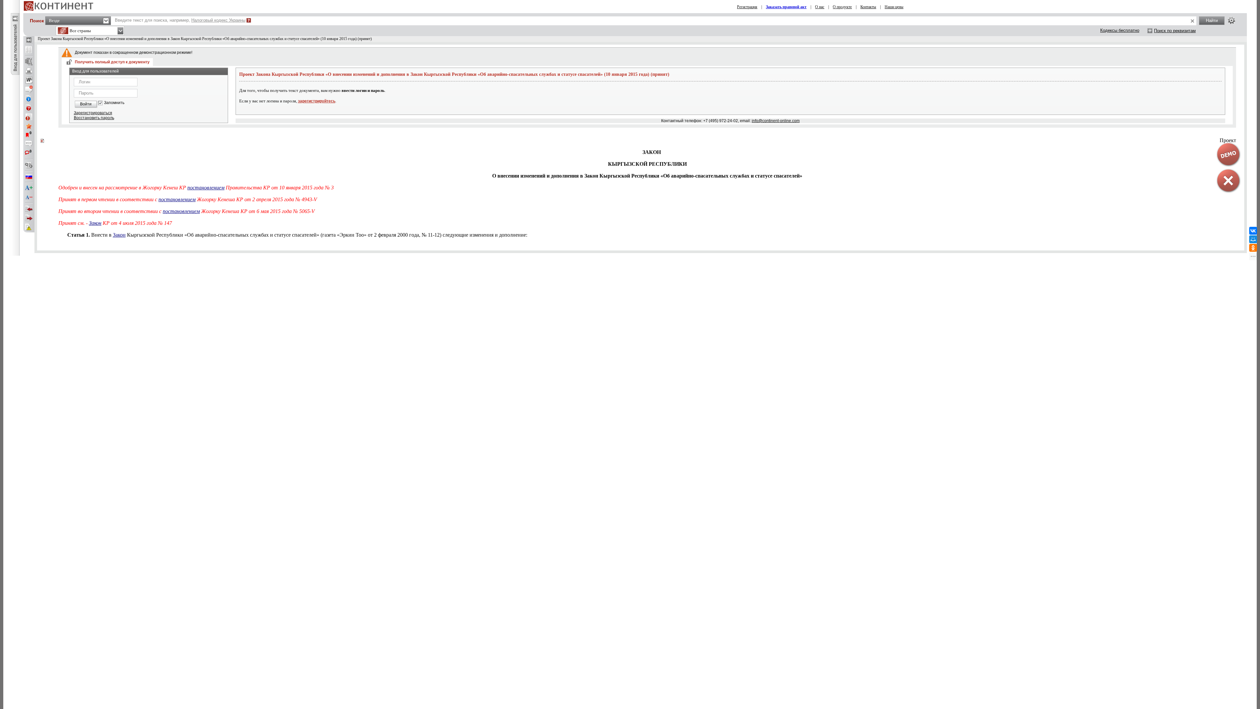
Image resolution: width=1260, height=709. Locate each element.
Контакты (868, 7)
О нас (819, 7)
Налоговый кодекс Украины (218, 20)
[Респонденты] (29, 218)
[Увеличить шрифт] (29, 188)
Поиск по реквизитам (1175, 30)
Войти (86, 104)
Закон (95, 223)
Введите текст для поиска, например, (180, 20)
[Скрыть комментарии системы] (29, 89)
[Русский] (29, 177)
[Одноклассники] (1253, 248)
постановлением (205, 187)
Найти (1212, 20)
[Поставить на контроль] (29, 117)
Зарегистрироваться (93, 113)
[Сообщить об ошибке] (29, 227)
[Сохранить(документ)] (29, 62)
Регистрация (747, 7)
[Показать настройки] (1231, 20)
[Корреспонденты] (29, 209)
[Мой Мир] (1253, 239)
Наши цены (894, 7)
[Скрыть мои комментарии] (29, 144)
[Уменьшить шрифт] (29, 197)
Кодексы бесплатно (1119, 30)
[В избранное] (29, 126)
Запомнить (114, 103)
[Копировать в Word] (29, 80)
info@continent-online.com (776, 120)
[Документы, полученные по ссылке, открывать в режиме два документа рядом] (29, 50)
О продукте (842, 7)
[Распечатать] (29, 71)
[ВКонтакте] (1253, 231)
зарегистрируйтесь (316, 101)
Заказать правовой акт (786, 7)
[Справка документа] (29, 108)
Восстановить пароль (94, 118)
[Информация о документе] (29, 98)
